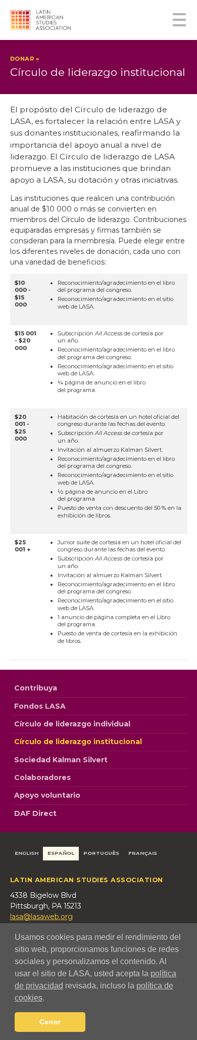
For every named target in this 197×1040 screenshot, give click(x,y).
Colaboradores (42, 777)
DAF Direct (35, 813)
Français (142, 853)
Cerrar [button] (49, 1022)
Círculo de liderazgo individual (72, 723)
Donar (22, 58)
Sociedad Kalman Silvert (61, 759)
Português (101, 853)
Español (60, 853)
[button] (48, 998)
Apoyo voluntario (47, 795)
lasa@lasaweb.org (41, 916)
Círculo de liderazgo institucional (78, 741)
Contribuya (35, 687)
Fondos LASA (40, 706)
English (26, 853)
